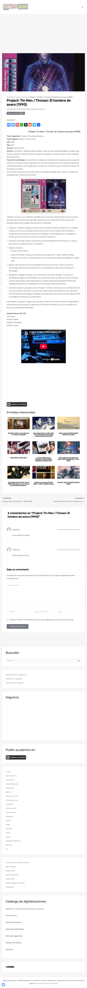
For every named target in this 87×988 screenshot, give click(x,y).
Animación (10, 780)
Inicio (8, 772)
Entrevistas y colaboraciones (17, 862)
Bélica (8, 792)
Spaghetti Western (13, 841)
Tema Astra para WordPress (47, 983)
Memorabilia (11, 867)
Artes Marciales (12, 784)
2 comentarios (11, 109)
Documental (11, 812)
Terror (8, 833)
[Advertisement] (43, 30)
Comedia (9, 804)
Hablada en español (14, 679)
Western (9, 845)
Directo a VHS (11, 808)
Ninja (8, 824)
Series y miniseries (13, 943)
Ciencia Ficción (21, 97)
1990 (18, 109)
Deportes (9, 949)
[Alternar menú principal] (82, 7)
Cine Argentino (12, 800)
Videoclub (10, 887)
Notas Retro (10, 871)
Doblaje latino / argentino (16, 675)
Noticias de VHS (12, 875)
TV (44, 109)
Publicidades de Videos (15, 883)
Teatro (8, 837)
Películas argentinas (14, 936)
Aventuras (10, 788)
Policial (9, 829)
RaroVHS (10, 97)
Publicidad (10, 879)
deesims (16, 530)
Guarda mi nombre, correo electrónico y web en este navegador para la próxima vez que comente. (42, 620)
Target (15, 325)
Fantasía (9, 816)
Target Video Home (37, 109)
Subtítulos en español (15, 683)
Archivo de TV (11, 776)
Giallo (8, 820)
